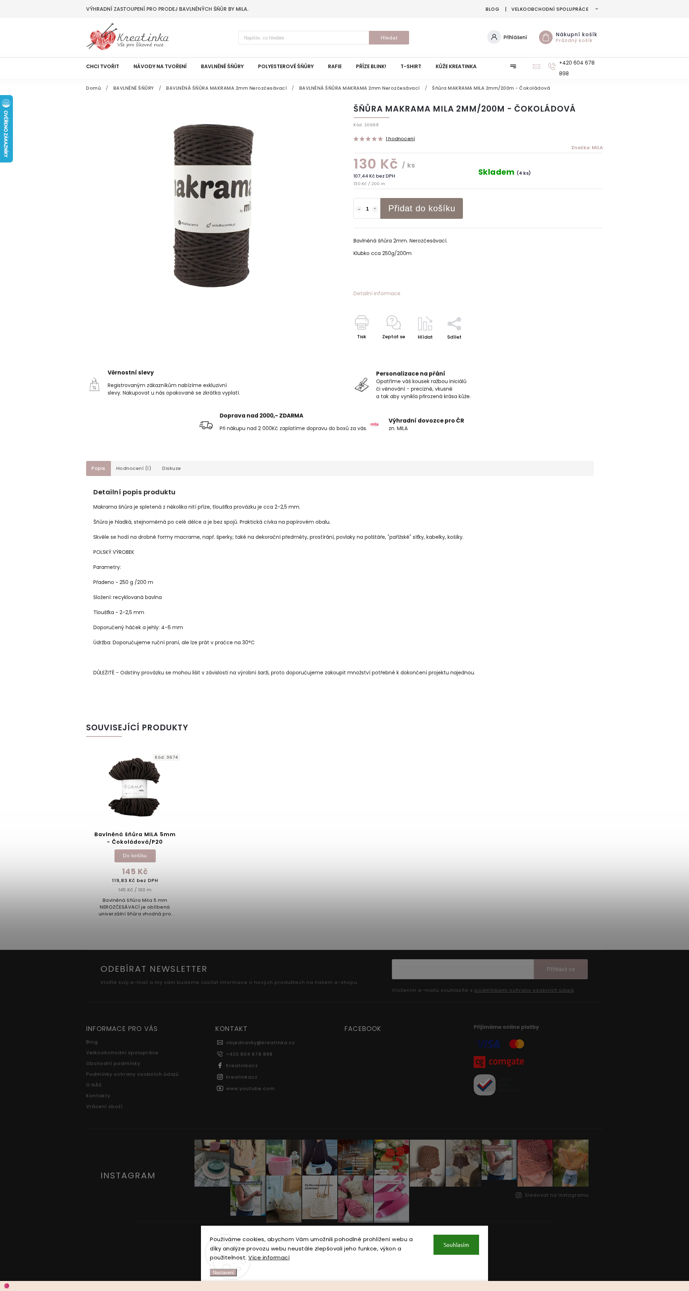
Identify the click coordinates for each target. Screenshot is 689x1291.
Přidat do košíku (421, 208)
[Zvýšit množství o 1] (375, 209)
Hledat (389, 38)
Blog (492, 9)
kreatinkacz (242, 1077)
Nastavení (223, 1272)
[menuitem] (106, 66)
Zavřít (579, 349)
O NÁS (94, 1085)
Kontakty (98, 1096)
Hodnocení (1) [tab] (134, 468)
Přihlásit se (561, 969)
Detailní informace (376, 293)
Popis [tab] (99, 468)
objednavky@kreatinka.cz (260, 1043)
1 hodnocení (400, 139)
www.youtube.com (250, 1088)
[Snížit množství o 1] (359, 209)
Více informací (269, 1257)
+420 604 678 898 (249, 1054)
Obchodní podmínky (113, 1063)
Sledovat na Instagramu (557, 1195)
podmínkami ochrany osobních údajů (524, 990)
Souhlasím (456, 1244)
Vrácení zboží (104, 1106)
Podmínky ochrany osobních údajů (132, 1074)
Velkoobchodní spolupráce (550, 9)
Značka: (587, 148)
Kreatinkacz (242, 1066)
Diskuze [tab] (171, 468)
